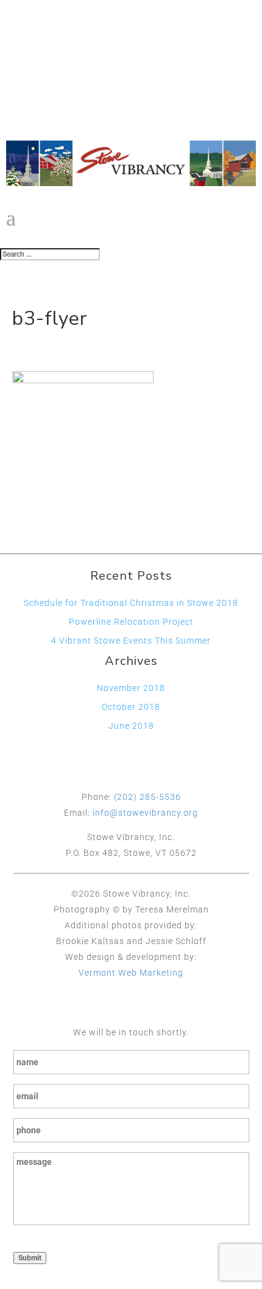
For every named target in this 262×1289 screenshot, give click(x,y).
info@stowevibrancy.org (145, 813)
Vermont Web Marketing (131, 973)
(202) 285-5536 (147, 797)
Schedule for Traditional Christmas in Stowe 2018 (131, 603)
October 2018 (131, 707)
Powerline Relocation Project (131, 622)
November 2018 (131, 688)
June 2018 (131, 726)
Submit (29, 1258)
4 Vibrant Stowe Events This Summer (131, 640)
